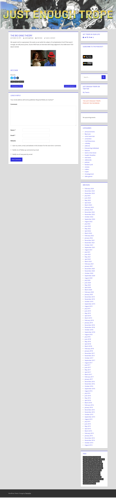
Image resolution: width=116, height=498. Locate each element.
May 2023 (88, 200)
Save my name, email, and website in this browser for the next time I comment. (36, 145)
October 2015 (89, 414)
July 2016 (87, 393)
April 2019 (88, 316)
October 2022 (89, 217)
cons (12, 81)
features (87, 150)
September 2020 (90, 276)
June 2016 (88, 396)
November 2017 (90, 355)
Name (13, 130)
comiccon (95, 459)
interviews (39, 38)
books (90, 457)
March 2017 (88, 374)
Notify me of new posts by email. (22, 154)
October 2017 (89, 358)
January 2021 (89, 266)
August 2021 (88, 250)
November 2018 (90, 327)
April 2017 (88, 372)
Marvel (91, 468)
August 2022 (88, 221)
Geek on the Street (90, 153)
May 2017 (88, 370)
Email (12, 135)
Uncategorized (89, 174)
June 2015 (88, 424)
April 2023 (88, 203)
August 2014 (88, 445)
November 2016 (90, 384)
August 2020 (88, 278)
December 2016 (90, 381)
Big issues (88, 134)
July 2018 (87, 337)
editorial (87, 146)
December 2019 (90, 297)
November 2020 (90, 271)
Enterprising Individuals (92, 148)
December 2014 (90, 438)
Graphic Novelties (90, 155)
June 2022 (88, 226)
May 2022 (88, 228)
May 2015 (88, 426)
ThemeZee (28, 493)
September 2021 (90, 247)
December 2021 (90, 240)
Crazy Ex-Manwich (69, 86)
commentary (91, 461)
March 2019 (88, 318)
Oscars (92, 472)
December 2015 (90, 410)
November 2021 (90, 243)
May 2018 (88, 341)
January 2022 (89, 238)
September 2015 (90, 417)
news (84, 472)
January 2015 (89, 436)
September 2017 (90, 360)
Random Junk (89, 164)
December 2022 (90, 212)
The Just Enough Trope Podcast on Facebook (92, 102)
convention (88, 139)
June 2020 (88, 283)
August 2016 (88, 391)
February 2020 (89, 292)
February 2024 (89, 188)
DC (101, 463)
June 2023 (88, 198)
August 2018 (88, 334)
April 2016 (88, 400)
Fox (101, 466)
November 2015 (90, 412)
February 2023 (89, 207)
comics (85, 461)
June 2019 (88, 311)
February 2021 (89, 264)
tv (102, 479)
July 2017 (87, 365)
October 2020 (89, 273)
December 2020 (90, 268)
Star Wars (98, 477)
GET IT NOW (14, 70)
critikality (87, 143)
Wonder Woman (87, 483)
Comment (13, 104)
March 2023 (88, 205)
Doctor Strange (92, 466)
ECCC (98, 466)
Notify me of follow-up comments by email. (25, 150)
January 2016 (89, 407)
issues (16, 81)
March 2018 (88, 346)
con (97, 461)
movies (101, 468)
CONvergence (86, 463)
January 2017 (89, 379)
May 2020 (88, 285)
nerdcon (21, 81)
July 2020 (87, 280)
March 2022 (88, 233)
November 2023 (90, 193)
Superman (85, 479)
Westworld (96, 481)
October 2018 (89, 330)
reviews (87, 167)
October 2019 (89, 301)
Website (13, 141)
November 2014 (90, 440)
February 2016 (89, 405)
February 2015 (89, 433)
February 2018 (89, 348)
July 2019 (87, 308)
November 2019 (90, 299)
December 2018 (90, 325)
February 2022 (89, 236)
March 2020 (88, 290)
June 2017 (88, 367)
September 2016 (90, 388)
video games (88, 176)
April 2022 (88, 231)
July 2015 (87, 421)
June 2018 (88, 339)
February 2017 (89, 377)
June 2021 (88, 254)
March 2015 (88, 431)
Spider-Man (86, 477)
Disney (85, 466)
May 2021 (88, 257)
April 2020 (88, 287)
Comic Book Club (87, 459)
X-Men (93, 483)
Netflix (99, 470)
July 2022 (87, 224)
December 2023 (90, 191)
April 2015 (88, 429)
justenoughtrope (29, 38)
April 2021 (88, 259)
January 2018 (89, 351)
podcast (87, 162)
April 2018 (88, 344)
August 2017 (88, 363)
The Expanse (92, 479)
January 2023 (89, 210)
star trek (92, 477)
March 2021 (88, 261)
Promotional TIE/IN (17, 86)
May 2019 (88, 313)
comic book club (90, 136)
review (90, 474)
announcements (90, 132)
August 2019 (88, 306)
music (89, 470)
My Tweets (86, 92)
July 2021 (87, 252)
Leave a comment (50, 38)
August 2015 (88, 419)
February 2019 (89, 320)
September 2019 (90, 304)
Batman (85, 457)
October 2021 (89, 245)
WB (91, 481)
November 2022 (90, 214)
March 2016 (88, 403)
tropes (87, 172)
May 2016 (88, 398)
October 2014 (89, 443)
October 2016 (89, 386)
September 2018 (90, 332)
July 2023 (87, 195)
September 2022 (90, 219)
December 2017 (90, 353)
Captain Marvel (96, 457)
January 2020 (89, 294)
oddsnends (88, 160)
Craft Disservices (90, 141)
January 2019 (89, 323)
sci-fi (99, 474)
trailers (87, 169)
